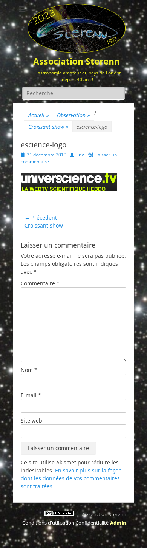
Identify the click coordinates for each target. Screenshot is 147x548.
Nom (29, 369)
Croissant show (48, 126)
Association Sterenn (76, 61)
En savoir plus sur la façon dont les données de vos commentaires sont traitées (71, 478)
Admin (118, 522)
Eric (80, 155)
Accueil (38, 115)
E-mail (31, 395)
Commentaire (40, 283)
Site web (31, 420)
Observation (73, 115)
